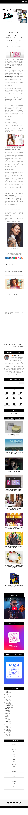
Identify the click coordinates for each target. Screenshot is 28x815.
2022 (7, 697)
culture (14, 761)
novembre (8, 707)
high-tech (14, 769)
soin (14, 272)
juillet (6, 713)
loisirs (14, 774)
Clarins (21, 212)
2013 (7, 731)
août (6, 712)
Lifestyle (18, 271)
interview (14, 771)
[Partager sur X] (6, 264)
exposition (14, 764)
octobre (7, 708)
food (14, 766)
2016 (7, 726)
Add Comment (18, 46)
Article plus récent (10, 345)
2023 (7, 696)
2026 (7, 691)
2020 (7, 700)
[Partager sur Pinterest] (9, 264)
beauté (6, 271)
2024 (7, 694)
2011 (7, 734)
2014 (7, 729)
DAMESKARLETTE (17, 355)
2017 (7, 724)
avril (6, 718)
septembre (8, 710)
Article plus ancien (18, 346)
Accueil (20, 345)
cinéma (14, 759)
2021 (7, 699)
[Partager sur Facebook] (12, 264)
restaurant (14, 781)
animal (14, 754)
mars (6, 720)
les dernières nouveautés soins (14, 64)
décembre (8, 705)
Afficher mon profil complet (14, 375)
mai (6, 716)
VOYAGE (14, 751)
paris (14, 779)
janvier (7, 723)
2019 (7, 702)
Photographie (14, 749)
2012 (7, 732)
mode (14, 776)
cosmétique (13, 271)
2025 (7, 693)
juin (6, 715)
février (7, 721)
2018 (7, 704)
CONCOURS (14, 744)
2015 (7, 727)
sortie (14, 784)
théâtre (14, 786)
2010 (7, 735)
